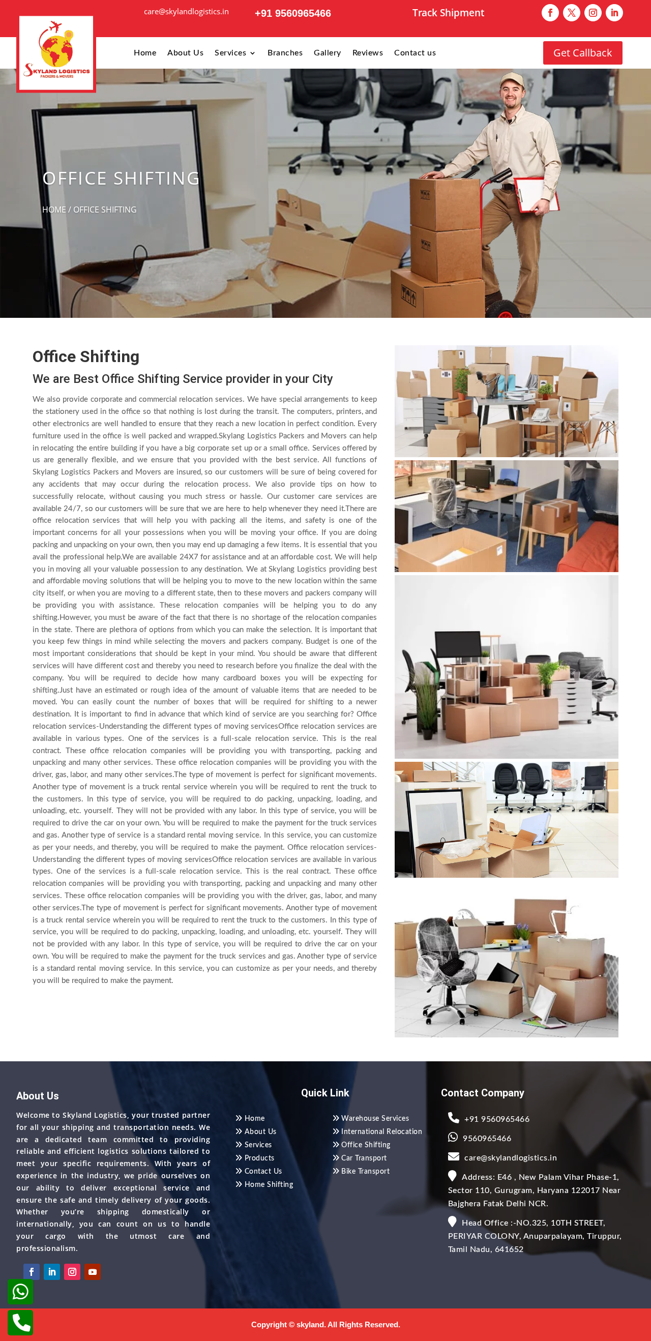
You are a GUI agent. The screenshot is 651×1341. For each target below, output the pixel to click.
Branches (285, 53)
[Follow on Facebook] (550, 12)
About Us (185, 53)
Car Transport (364, 1158)
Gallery (327, 53)
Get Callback (582, 52)
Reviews (367, 53)
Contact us (415, 53)
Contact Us (263, 1171)
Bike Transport (365, 1171)
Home (145, 53)
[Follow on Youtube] (92, 1272)
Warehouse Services (375, 1118)
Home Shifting (269, 1184)
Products (260, 1158)
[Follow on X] (571, 12)
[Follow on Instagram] (593, 12)
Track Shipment (448, 12)
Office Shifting (366, 1145)
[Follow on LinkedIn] (614, 12)
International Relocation (381, 1132)
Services (230, 53)
